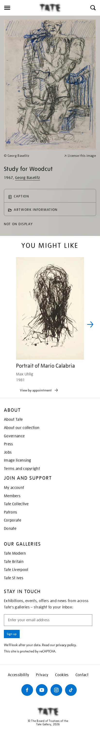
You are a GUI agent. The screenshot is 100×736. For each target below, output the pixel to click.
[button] (92, 7)
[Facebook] (27, 690)
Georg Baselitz (27, 177)
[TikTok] (71, 690)
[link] (32, 156)
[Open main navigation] (19, 8)
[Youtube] (42, 690)
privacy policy (66, 645)
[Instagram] (56, 690)
